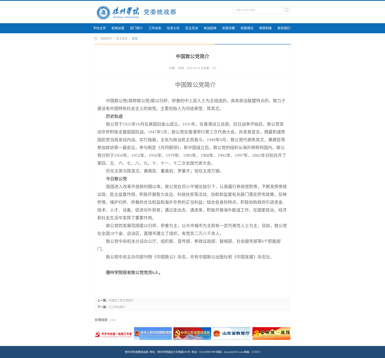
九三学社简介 (117, 307)
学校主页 (99, 28)
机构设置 (117, 28)
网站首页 (106, 38)
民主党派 (191, 28)
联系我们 (284, 28)
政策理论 (247, 28)
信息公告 (173, 28)
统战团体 (210, 28)
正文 (135, 38)
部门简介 (136, 28)
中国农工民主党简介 (121, 300)
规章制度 (265, 28)
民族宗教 (228, 28)
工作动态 (154, 28)
